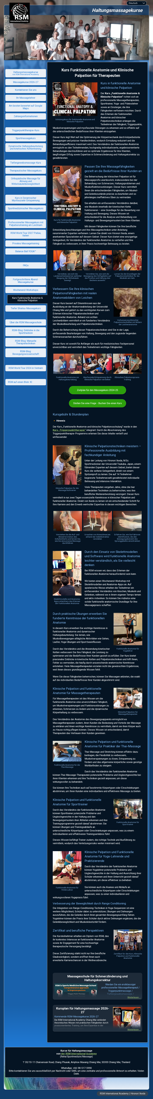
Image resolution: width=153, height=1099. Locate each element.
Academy (91, 1053)
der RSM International (73, 1053)
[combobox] (137, 3)
